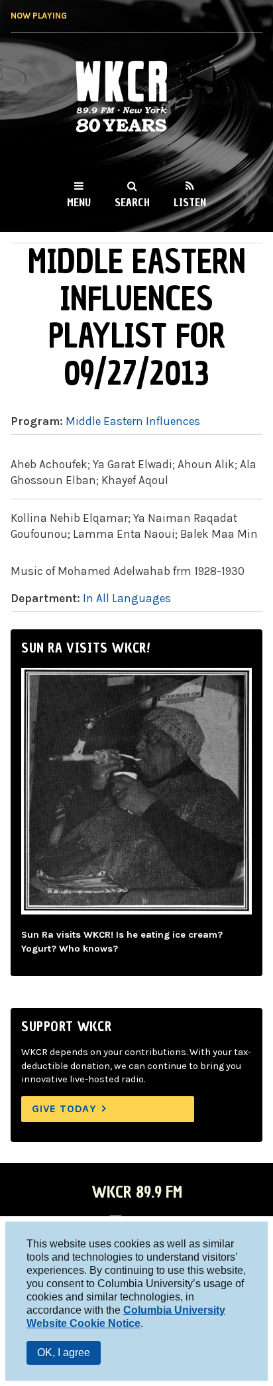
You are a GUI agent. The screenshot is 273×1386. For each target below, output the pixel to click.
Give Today (64, 1108)
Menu (79, 202)
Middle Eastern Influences (133, 421)
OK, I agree (63, 1352)
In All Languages (127, 598)
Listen (190, 202)
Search (132, 202)
